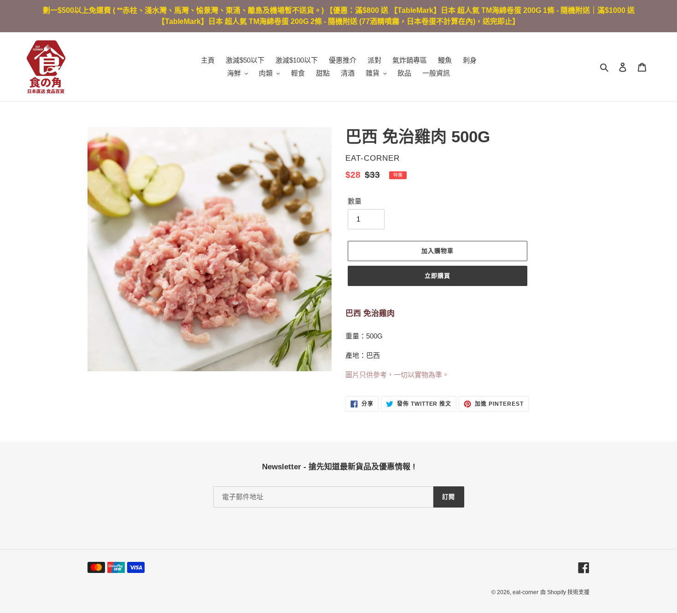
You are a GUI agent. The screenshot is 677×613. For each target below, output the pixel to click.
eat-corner (525, 592)
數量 (355, 201)
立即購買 (437, 275)
